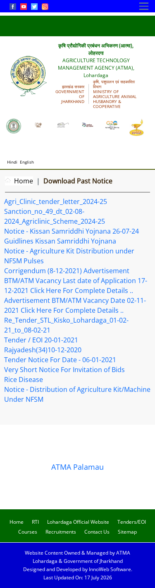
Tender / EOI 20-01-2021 (41, 339)
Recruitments (60, 531)
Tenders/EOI (131, 521)
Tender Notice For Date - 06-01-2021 (60, 359)
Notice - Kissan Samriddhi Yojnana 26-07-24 (71, 231)
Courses (27, 531)
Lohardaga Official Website (78, 521)
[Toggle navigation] (144, 6)
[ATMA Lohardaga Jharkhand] (13, 125)
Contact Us (97, 531)
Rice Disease (23, 379)
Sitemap (127, 531)
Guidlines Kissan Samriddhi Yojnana (60, 241)
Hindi (12, 162)
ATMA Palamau (77, 467)
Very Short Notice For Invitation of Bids (64, 369)
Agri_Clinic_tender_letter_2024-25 (55, 201)
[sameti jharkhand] (136, 127)
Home (23, 180)
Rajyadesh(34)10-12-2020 (42, 349)
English (27, 162)
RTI (35, 521)
